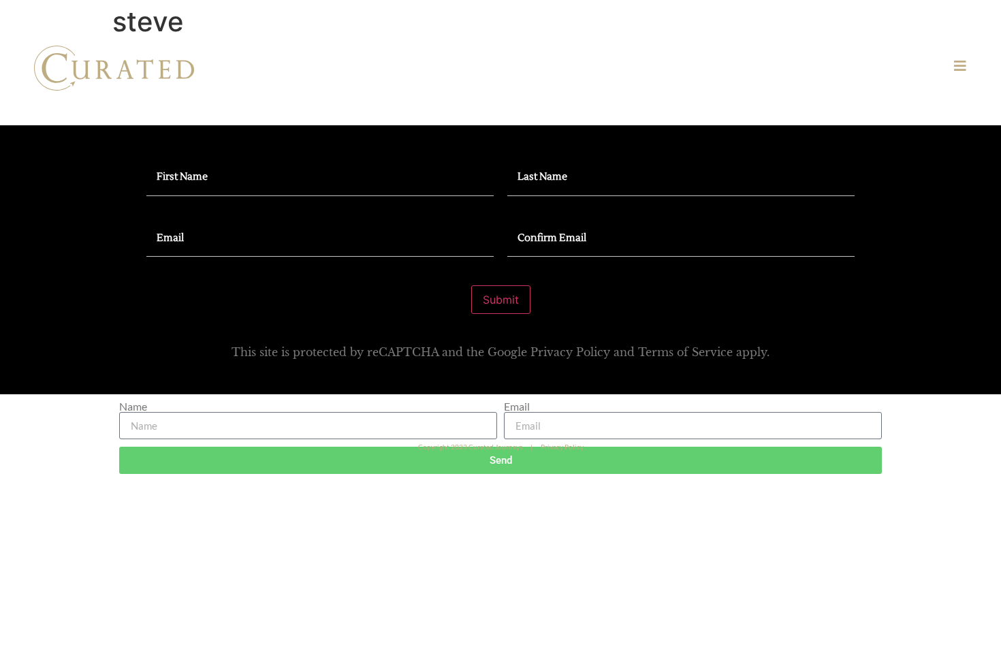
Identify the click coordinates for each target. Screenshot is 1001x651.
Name (133, 406)
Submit (501, 299)
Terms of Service (685, 352)
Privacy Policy (570, 352)
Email (517, 406)
